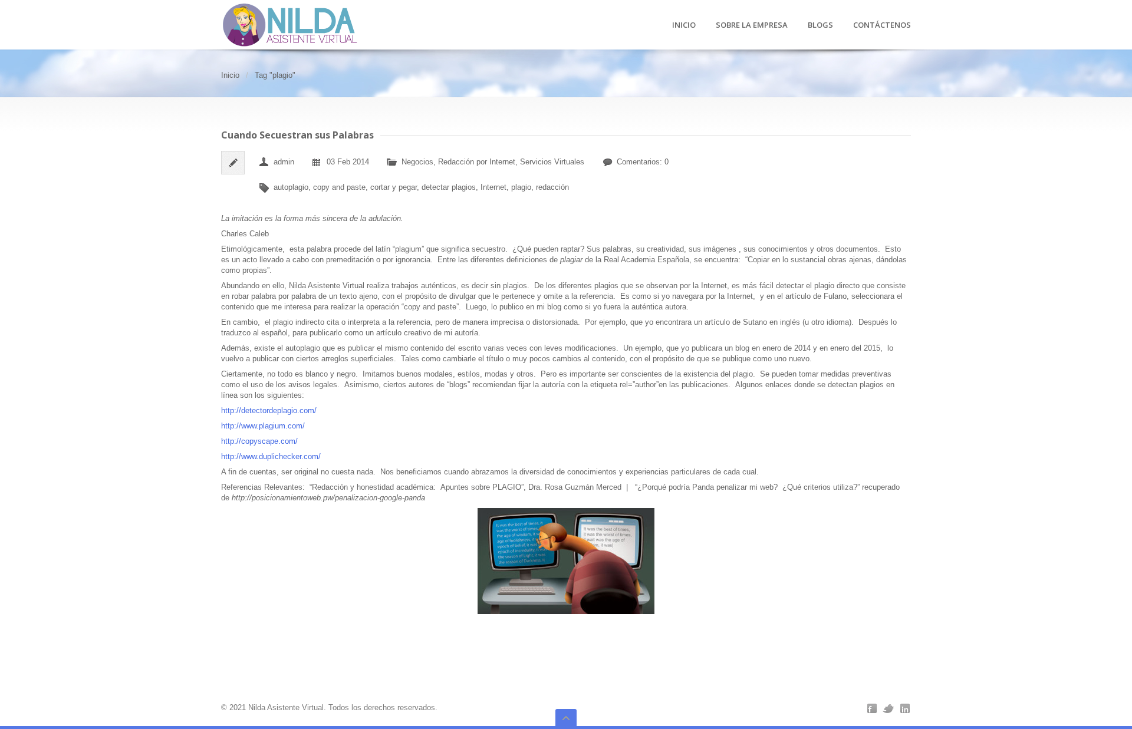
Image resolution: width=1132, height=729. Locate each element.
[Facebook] (872, 708)
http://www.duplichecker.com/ (271, 456)
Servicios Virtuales (552, 161)
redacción (552, 187)
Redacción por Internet (476, 161)
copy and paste (339, 187)
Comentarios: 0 (643, 161)
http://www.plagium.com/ (263, 425)
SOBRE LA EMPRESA (752, 25)
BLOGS (820, 25)
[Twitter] (888, 708)
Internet (493, 187)
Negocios (417, 161)
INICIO (684, 25)
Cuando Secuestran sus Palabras (297, 134)
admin (284, 161)
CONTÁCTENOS (882, 25)
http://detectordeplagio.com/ (270, 410)
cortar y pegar (393, 187)
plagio (521, 187)
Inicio (230, 75)
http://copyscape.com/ (260, 441)
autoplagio (291, 187)
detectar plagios (449, 187)
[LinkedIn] (905, 708)
